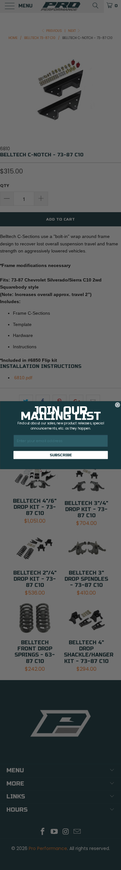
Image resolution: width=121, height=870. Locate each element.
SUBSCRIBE (60, 455)
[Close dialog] (118, 405)
